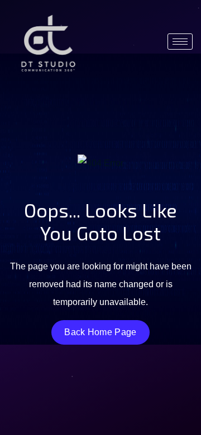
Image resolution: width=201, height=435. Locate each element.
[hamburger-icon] (180, 41)
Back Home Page (100, 332)
